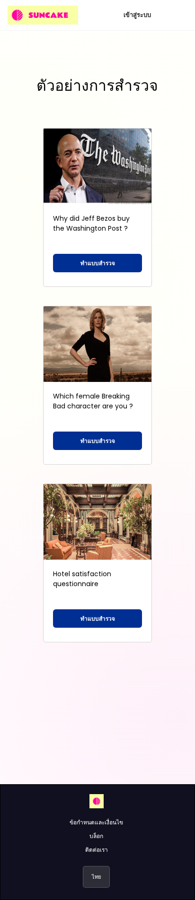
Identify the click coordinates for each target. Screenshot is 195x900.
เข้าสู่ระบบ (137, 14)
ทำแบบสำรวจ (97, 263)
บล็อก (96, 836)
